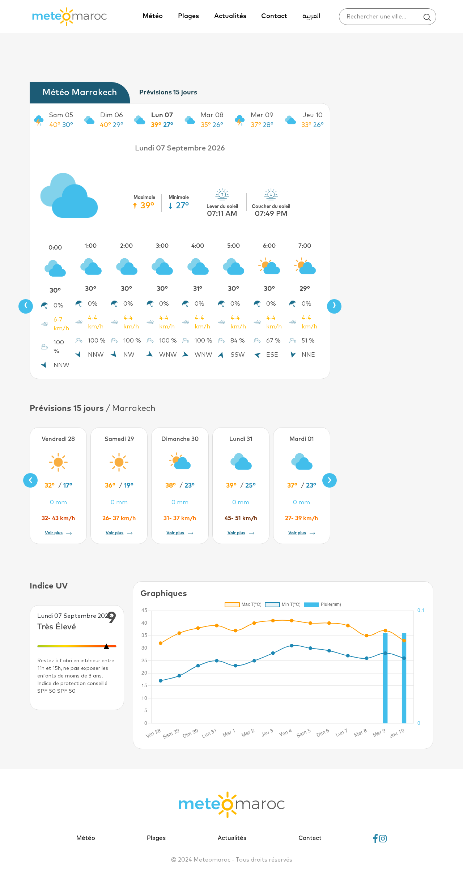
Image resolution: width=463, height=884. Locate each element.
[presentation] (25, 306)
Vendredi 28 (58, 439)
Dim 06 (111, 115)
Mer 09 (262, 115)
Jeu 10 (313, 115)
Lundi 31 (240, 439)
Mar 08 (212, 115)
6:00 (269, 246)
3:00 (162, 246)
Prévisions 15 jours (168, 92)
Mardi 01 (301, 439)
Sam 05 (61, 115)
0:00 (55, 248)
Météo (153, 16)
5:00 (233, 246)
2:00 (126, 246)
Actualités (230, 16)
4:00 (197, 246)
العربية (311, 16)
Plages (188, 16)
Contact (274, 16)
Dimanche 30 (180, 439)
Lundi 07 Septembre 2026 (180, 148)
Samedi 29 (119, 439)
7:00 (304, 246)
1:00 (91, 246)
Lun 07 (162, 115)
